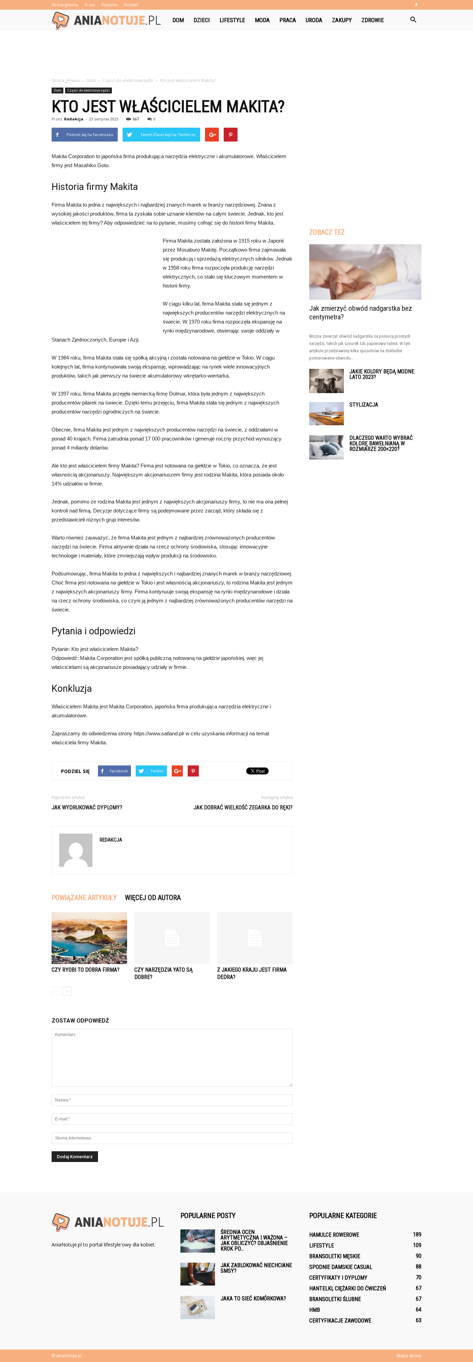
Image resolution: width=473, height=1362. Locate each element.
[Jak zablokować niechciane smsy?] (197, 1274)
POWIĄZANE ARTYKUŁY (84, 897)
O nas (89, 4)
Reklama (109, 4)
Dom (178, 20)
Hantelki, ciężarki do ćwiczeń (347, 1288)
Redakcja (73, 118)
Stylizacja (363, 404)
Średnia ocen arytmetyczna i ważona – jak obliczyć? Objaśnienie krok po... (254, 1240)
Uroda (314, 20)
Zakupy (342, 20)
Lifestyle (232, 20)
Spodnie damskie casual (340, 1267)
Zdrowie (373, 20)
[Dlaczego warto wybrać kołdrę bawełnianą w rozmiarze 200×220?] (326, 447)
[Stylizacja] (326, 413)
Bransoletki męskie (334, 1256)
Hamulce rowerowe (334, 1235)
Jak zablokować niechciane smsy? (256, 1268)
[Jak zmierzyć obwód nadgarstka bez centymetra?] (365, 272)
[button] (413, 20)
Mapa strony (409, 1356)
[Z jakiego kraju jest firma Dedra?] (255, 938)
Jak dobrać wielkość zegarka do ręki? (243, 807)
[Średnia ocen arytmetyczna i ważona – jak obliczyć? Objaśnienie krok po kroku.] (197, 1241)
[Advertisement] (236, 54)
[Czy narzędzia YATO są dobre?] (172, 938)
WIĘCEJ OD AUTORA (153, 897)
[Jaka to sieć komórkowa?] (197, 1307)
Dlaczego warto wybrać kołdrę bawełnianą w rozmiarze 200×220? (381, 443)
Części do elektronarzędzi (88, 90)
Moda (262, 20)
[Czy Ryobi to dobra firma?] (89, 938)
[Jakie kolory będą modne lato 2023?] (326, 381)
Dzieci (202, 20)
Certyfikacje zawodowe (340, 1320)
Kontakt (131, 4)
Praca (287, 20)
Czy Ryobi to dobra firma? (85, 969)
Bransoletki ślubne (335, 1299)
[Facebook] (416, 5)
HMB (314, 1310)
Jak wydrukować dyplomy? (87, 807)
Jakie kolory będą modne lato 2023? (381, 374)
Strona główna (65, 4)
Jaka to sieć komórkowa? (253, 1298)
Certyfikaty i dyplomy (338, 1277)
